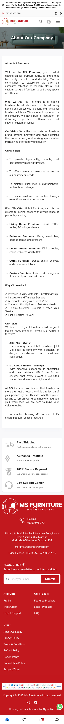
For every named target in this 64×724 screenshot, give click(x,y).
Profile (7, 600)
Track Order (10, 606)
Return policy (11, 657)
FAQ (36, 613)
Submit (50, 578)
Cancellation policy (14, 663)
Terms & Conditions (15, 644)
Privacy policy (11, 638)
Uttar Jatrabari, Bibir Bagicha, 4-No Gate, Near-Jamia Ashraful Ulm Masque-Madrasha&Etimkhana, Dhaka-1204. (32, 537)
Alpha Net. (48, 709)
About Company (13, 631)
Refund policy (11, 650)
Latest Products (43, 606)
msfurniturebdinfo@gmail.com (32, 546)
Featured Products (44, 600)
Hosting (13, 709)
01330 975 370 (13, 13)
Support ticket (12, 669)
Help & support (12, 613)
